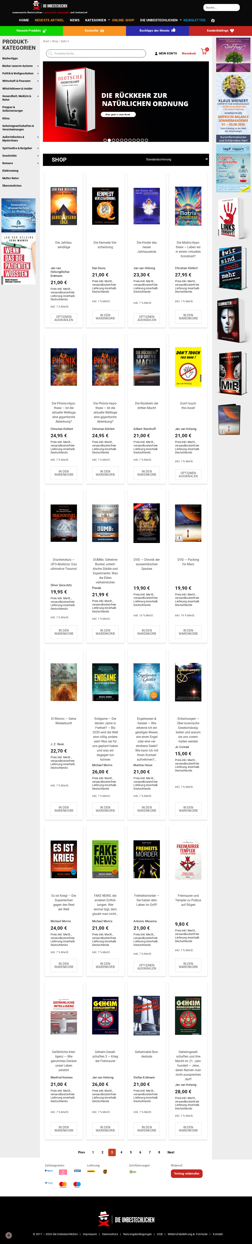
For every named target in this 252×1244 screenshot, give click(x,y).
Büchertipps (10, 58)
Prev (81, 1152)
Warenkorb (189, 53)
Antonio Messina (146, 920)
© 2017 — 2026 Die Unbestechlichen (55, 1234)
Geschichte (9, 155)
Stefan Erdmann (145, 1076)
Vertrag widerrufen (186, 1173)
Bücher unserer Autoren (17, 65)
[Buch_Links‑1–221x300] (233, 217)
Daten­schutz (110, 1234)
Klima (6, 118)
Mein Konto (168, 53)
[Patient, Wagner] (18, 259)
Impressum (90, 1234)
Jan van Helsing (145, 267)
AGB (159, 1234)
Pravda (105, 585)
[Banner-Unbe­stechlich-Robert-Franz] (233, 54)
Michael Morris (105, 753)
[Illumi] (233, 320)
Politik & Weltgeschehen (18, 73)
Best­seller (92, 30)
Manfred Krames (64, 1076)
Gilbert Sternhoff (145, 428)
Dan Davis (104, 267)
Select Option (64, 318)
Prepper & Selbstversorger (12, 109)
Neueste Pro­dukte (29, 30)
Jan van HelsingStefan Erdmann (63, 271)
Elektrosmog (10, 170)
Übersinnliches (11, 185)
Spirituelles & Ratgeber (17, 148)
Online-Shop (123, 20)
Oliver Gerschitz (64, 584)
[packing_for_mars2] (233, 418)
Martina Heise (145, 753)
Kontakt (218, 1234)
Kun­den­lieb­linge (218, 30)
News (74, 20)
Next (171, 1152)
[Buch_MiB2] (233, 373)
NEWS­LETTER (194, 20)
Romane (7, 163)
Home (24, 20)
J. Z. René (63, 743)
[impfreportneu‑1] (233, 168)
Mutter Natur (10, 178)
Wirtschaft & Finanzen (16, 80)
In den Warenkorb (105, 316)
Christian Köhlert (188, 267)
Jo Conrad (188, 744)
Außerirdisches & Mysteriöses (13, 138)
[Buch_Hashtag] (233, 268)
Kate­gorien (95, 20)
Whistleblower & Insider (17, 88)
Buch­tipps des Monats (155, 30)
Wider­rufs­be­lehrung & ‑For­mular (188, 1234)
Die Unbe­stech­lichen (159, 20)
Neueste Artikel (49, 20)
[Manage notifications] (9, 1235)
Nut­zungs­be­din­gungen (137, 1234)
